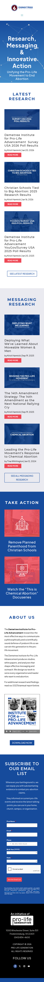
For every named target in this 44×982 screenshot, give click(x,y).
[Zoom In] (27, 731)
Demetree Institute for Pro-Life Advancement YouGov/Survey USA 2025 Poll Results (19, 244)
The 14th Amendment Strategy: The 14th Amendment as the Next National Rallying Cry (21, 400)
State (9, 858)
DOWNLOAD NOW (22, 742)
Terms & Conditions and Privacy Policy (22, 891)
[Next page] (10, 731)
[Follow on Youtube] (29, 966)
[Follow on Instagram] (24, 966)
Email (9, 831)
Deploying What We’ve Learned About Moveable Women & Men (21, 346)
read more (13, 155)
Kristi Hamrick (14, 150)
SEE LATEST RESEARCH (22, 273)
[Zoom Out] (23, 731)
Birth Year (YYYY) (14, 849)
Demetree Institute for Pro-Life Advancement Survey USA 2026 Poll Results (21, 140)
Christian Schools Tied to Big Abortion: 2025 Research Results (21, 191)
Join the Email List (14, 880)
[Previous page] (6, 731)
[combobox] (10, 844)
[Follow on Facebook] (15, 966)
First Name (11, 821)
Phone (9, 840)
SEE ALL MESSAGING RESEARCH (22, 477)
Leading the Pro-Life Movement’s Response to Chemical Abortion (21, 453)
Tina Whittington (15, 461)
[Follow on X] (20, 966)
